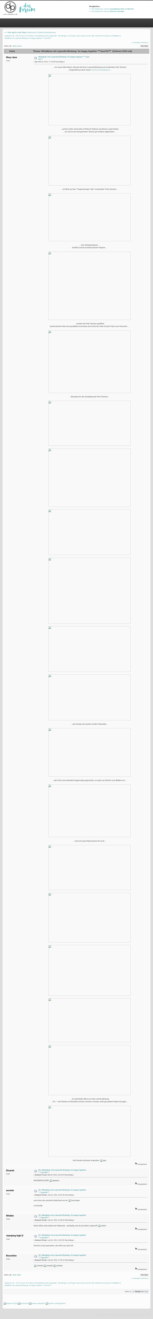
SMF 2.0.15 (99, 1314)
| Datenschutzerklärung (46, 32)
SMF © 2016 (108, 1314)
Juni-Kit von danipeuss (100, 70)
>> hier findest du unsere (111, 9)
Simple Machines (119, 1314)
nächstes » (145, 42)
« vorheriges (135, 42)
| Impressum (31, 32)
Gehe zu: (128, 1291)
